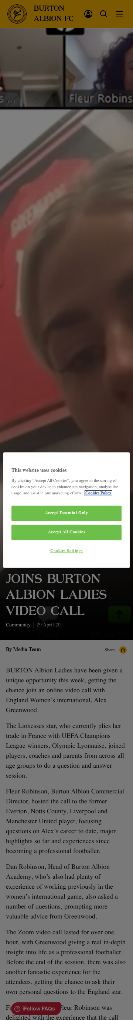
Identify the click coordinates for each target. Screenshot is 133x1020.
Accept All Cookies (66, 532)
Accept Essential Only (66, 513)
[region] (66, 510)
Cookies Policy (98, 493)
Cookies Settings (66, 551)
